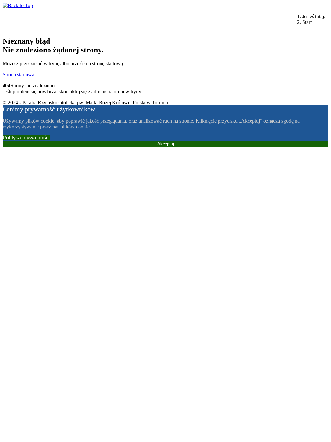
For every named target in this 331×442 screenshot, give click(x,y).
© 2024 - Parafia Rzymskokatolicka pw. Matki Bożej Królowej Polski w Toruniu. (86, 102)
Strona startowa (18, 74)
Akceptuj (165, 143)
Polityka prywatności (26, 137)
